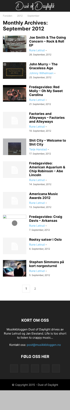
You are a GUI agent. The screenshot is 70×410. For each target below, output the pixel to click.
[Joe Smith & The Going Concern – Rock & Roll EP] (14, 44)
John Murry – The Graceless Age (43, 66)
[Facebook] (14, 368)
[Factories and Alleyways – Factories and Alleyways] (14, 120)
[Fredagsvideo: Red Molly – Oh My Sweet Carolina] (14, 94)
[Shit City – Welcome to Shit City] (14, 147)
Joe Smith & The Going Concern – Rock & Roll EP (47, 41)
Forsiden (7, 15)
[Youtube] (56, 368)
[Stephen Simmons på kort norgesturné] (14, 269)
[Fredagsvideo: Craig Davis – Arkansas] (14, 223)
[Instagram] (24, 368)
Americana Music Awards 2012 (43, 196)
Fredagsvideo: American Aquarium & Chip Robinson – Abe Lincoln (47, 169)
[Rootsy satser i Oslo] (14, 246)
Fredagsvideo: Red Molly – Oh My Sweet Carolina (46, 91)
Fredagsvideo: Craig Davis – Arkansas (45, 219)
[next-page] (44, 289)
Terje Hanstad (38, 149)
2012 (20, 15)
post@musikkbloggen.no (44, 345)
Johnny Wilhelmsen (41, 73)
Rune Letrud (37, 50)
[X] (45, 368)
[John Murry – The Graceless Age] (14, 71)
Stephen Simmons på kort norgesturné (46, 264)
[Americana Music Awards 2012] (14, 200)
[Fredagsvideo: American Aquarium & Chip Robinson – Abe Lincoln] (14, 170)
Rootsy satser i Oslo (45, 239)
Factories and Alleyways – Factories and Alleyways (47, 117)
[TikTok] (35, 368)
